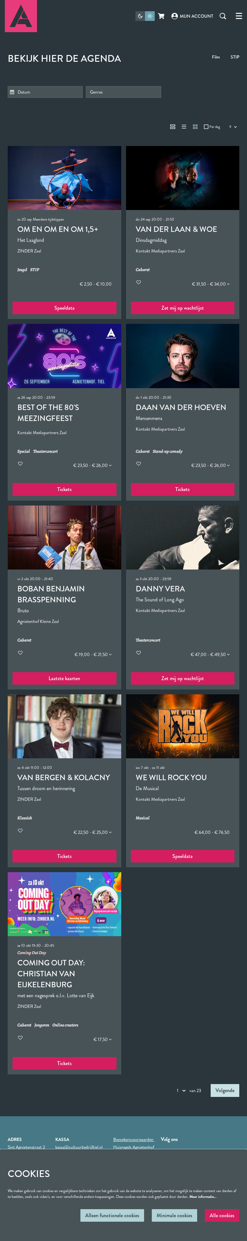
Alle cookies (222, 1215)
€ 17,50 (101, 1039)
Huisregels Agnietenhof (133, 1147)
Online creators (65, 1025)
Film (216, 57)
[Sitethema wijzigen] (145, 16)
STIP (235, 57)
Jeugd (22, 270)
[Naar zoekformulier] (223, 16)
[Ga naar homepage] (21, 16)
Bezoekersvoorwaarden (133, 1139)
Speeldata (64, 308)
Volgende (224, 1090)
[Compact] (184, 127)
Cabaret (143, 270)
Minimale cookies (174, 1215)
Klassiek (24, 818)
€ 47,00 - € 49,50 (209, 654)
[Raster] (195, 127)
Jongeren (41, 1025)
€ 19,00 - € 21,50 (92, 654)
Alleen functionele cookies (112, 1215)
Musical (143, 818)
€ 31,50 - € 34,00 (209, 284)
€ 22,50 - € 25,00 (91, 832)
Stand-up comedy (167, 451)
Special (23, 451)
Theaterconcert (45, 451)
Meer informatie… (202, 1197)
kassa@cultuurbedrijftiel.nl (79, 1147)
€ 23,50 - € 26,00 (91, 465)
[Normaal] (173, 127)
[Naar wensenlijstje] (139, 282)
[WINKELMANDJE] (161, 16)
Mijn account (196, 16)
